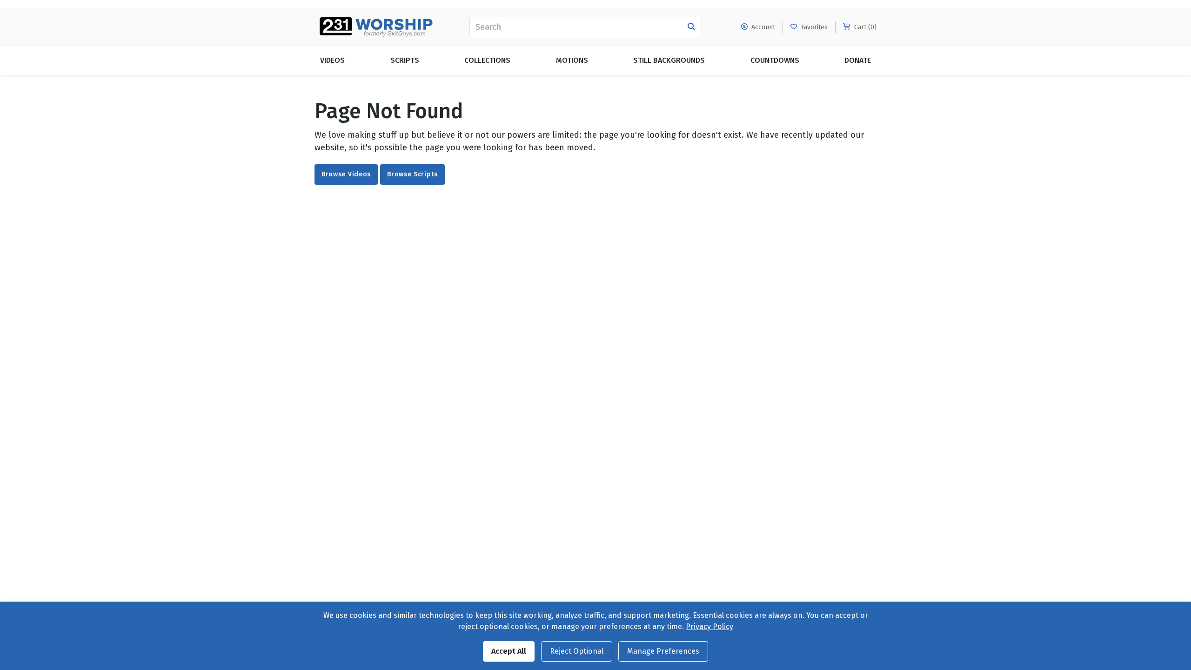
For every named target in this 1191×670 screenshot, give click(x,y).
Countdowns (774, 60)
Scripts (404, 60)
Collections (487, 60)
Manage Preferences (663, 651)
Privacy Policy (709, 626)
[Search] (692, 27)
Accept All (508, 651)
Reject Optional (576, 651)
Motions (572, 60)
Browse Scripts (412, 174)
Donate (857, 60)
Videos (332, 60)
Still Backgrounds (669, 60)
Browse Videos (346, 174)
